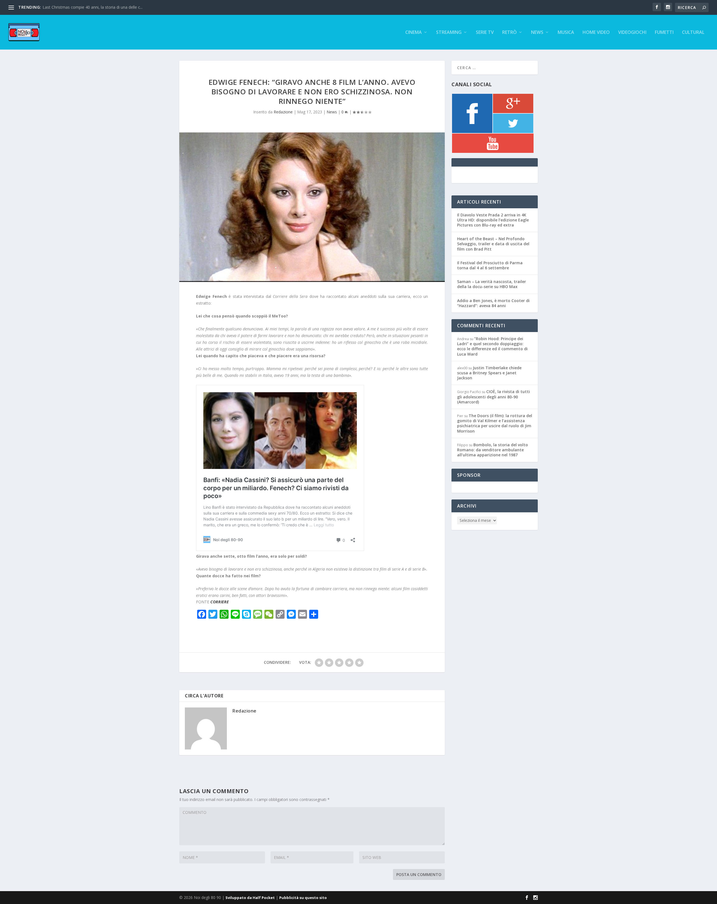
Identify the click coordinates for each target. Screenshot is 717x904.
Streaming (449, 32)
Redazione (283, 112)
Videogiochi (632, 32)
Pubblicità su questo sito (303, 897)
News (537, 32)
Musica (566, 32)
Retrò (509, 32)
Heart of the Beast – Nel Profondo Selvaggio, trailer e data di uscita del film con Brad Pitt (493, 243)
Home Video (596, 32)
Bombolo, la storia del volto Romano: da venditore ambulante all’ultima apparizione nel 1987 (492, 449)
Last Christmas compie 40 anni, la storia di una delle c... (93, 7)
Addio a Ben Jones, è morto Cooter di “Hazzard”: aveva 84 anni (493, 303)
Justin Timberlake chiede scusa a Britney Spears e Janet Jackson (489, 372)
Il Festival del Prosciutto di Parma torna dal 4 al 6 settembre (490, 265)
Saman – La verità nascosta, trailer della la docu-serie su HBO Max (491, 284)
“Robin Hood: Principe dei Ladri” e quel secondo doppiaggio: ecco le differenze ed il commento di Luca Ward (492, 346)
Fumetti (664, 32)
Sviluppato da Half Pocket (250, 897)
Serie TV (485, 32)
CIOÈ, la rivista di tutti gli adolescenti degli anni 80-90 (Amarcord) (493, 396)
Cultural (693, 32)
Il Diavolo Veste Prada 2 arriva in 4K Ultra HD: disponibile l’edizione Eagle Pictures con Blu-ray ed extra (493, 220)
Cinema (413, 32)
